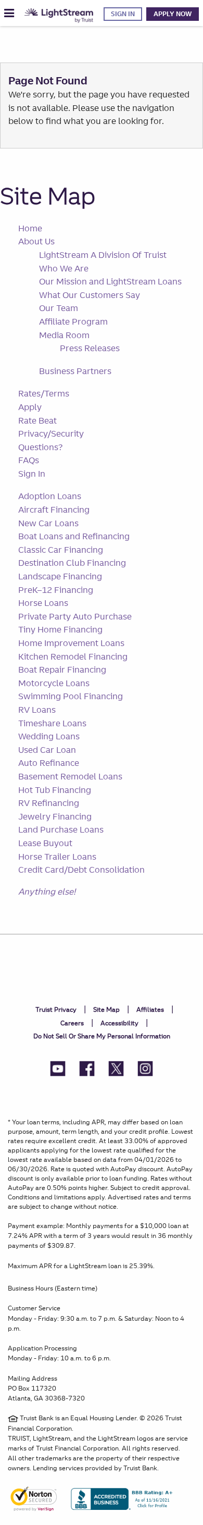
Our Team (58, 308)
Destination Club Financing (72, 562)
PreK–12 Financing (55, 590)
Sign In (123, 14)
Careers (72, 1023)
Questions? (40, 447)
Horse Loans (43, 603)
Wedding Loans (49, 736)
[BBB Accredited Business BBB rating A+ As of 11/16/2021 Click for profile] (126, 1503)
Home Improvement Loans (71, 643)
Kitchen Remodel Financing (73, 656)
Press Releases (90, 348)
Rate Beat (37, 420)
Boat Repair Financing (62, 669)
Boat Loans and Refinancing (74, 536)
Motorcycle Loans (54, 683)
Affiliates (150, 1009)
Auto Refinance (48, 763)
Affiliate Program (73, 321)
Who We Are (63, 268)
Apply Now (173, 14)
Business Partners (75, 371)
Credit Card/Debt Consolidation (81, 869)
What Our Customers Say (89, 295)
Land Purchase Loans (61, 829)
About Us (36, 241)
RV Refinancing (48, 803)
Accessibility (119, 1023)
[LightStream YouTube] (57, 1070)
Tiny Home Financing (60, 629)
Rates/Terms (43, 393)
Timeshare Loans (52, 723)
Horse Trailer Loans (57, 856)
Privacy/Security (51, 433)
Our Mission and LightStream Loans (110, 281)
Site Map (47, 195)
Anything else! (46, 891)
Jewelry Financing (55, 816)
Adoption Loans (49, 496)
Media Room (64, 335)
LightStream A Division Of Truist (103, 255)
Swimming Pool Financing (70, 696)
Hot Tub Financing (54, 790)
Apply (30, 407)
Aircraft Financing (54, 509)
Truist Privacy (56, 1009)
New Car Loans (48, 523)
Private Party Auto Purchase (75, 616)
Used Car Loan (47, 750)
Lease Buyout (45, 843)
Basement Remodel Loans (70, 776)
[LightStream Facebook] (87, 1070)
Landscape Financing (60, 576)
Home (30, 228)
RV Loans (37, 709)
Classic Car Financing (60, 549)
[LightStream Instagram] (145, 1070)
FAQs (28, 460)
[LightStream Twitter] (116, 1070)
